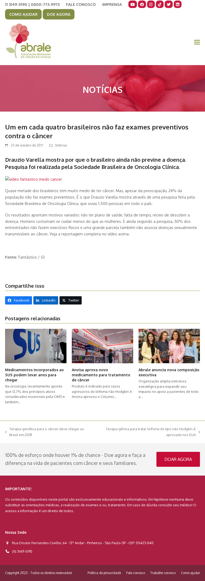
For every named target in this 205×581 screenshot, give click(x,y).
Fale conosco (135, 573)
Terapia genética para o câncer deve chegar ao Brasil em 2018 (44, 432)
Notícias (61, 145)
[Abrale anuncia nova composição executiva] (169, 345)
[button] (197, 42)
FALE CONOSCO (81, 4)
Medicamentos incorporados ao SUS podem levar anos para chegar (34, 374)
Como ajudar (190, 573)
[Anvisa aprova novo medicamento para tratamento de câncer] (102, 345)
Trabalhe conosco (163, 573)
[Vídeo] (33, 179)
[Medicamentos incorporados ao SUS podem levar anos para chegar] (35, 345)
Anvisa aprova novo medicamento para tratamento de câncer (101, 374)
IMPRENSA (112, 4)
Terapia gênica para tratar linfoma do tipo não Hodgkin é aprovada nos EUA (146, 432)
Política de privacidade (104, 573)
